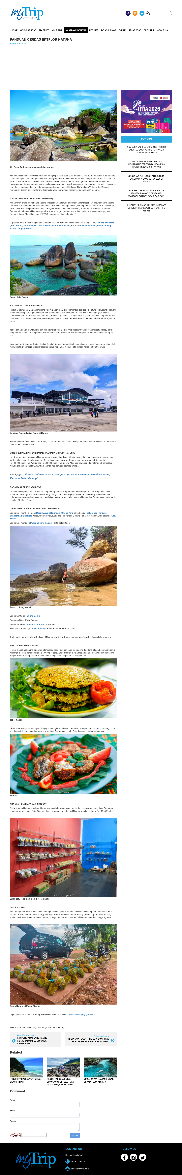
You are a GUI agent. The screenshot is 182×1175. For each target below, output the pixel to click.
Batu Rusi (26, 515)
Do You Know (108, 30)
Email (12, 1110)
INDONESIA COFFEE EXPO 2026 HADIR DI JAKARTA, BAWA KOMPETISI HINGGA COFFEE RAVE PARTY (146, 149)
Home (14, 30)
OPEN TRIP (149, 30)
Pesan (13, 1121)
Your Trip (57, 30)
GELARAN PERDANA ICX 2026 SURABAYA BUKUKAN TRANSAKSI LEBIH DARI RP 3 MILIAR (146, 207)
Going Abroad (28, 30)
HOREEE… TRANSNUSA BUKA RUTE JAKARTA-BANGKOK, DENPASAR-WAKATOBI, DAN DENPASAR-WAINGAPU (146, 193)
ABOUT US (162, 30)
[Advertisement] (91, 66)
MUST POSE (135, 30)
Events (122, 30)
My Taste (44, 30)
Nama (12, 1100)
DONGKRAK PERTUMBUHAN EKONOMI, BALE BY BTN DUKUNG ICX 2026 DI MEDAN (146, 178)
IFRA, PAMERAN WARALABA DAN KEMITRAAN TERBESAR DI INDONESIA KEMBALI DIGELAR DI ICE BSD (146, 164)
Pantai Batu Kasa (60, 225)
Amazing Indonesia (75, 30)
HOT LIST (93, 30)
